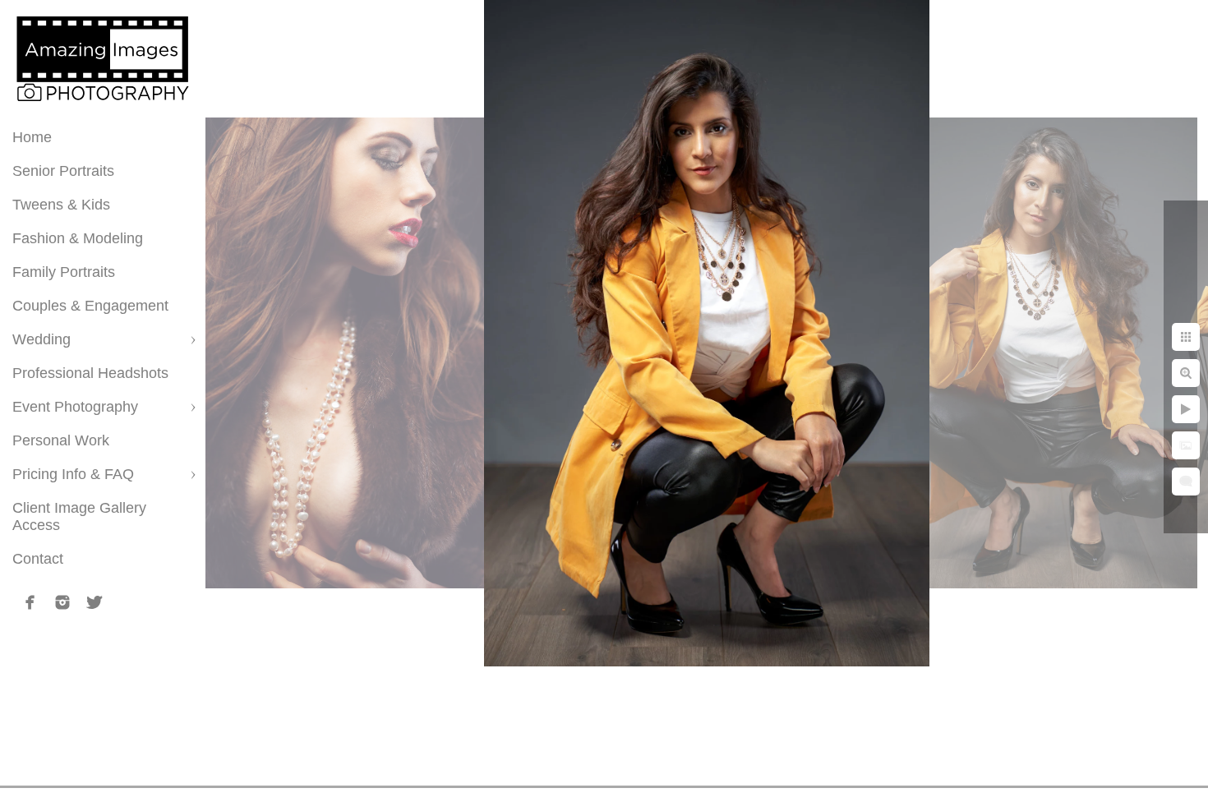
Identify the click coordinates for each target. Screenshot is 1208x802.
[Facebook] (30, 602)
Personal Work (60, 440)
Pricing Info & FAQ (73, 474)
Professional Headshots (90, 373)
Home (32, 137)
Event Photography (75, 407)
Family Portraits (63, 272)
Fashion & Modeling (77, 238)
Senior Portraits (63, 171)
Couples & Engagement (90, 305)
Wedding (41, 339)
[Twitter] (94, 602)
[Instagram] (62, 602)
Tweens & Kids (61, 204)
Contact (37, 559)
